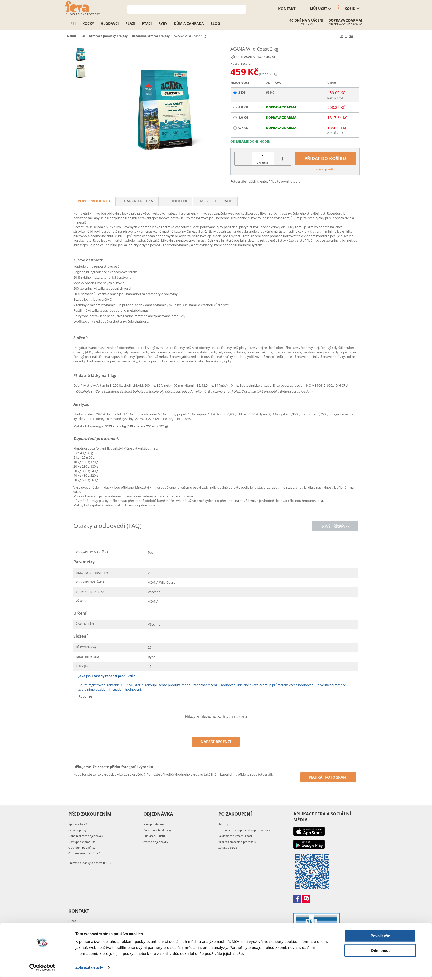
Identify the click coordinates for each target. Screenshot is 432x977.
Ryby (163, 23)
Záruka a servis (228, 847)
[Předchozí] (336, 36)
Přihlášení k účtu (154, 836)
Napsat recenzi (241, 63)
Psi (73, 23)
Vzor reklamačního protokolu (237, 842)
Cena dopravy (77, 830)
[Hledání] (242, 9)
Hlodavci (110, 23)
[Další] (358, 36)
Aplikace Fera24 (78, 824)
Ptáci (147, 23)
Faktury (223, 824)
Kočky (88, 23)
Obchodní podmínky (82, 847)
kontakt (287, 8)
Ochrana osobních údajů (84, 853)
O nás (72, 921)
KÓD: (262, 56)
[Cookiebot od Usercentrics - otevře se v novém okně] (42, 967)
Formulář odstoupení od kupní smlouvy (244, 830)
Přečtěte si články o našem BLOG (89, 863)
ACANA (249, 57)
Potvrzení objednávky (158, 830)
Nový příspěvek (335, 526)
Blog (215, 23)
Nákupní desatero (155, 824)
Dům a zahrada (189, 23)
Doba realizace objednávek (85, 836)
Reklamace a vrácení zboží (235, 836)
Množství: (262, 162)
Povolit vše (380, 936)
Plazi (131, 23)
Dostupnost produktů (82, 842)
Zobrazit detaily (89, 967)
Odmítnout (380, 950)
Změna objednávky (156, 842)
